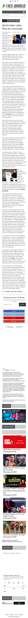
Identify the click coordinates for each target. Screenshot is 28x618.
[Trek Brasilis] (14, 6)
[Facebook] (13, 1)
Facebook (11, 614)
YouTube (6, 614)
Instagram (21, 614)
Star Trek (11, 20)
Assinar (22, 304)
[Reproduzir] (4, 421)
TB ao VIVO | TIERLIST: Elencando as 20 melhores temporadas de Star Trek (14, 490)
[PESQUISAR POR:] (14, 15)
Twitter (16, 614)
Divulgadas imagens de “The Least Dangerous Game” (13, 515)
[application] (14, 416)
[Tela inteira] (24, 421)
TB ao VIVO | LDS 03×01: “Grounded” (14, 535)
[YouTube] (10, 1)
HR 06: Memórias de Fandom (12, 449)
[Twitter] (15, 1)
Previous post (10, 327)
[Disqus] (14, 349)
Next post (18, 327)
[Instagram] (18, 1)
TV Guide (4, 50)
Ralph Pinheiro (7, 32)
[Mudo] (22, 421)
